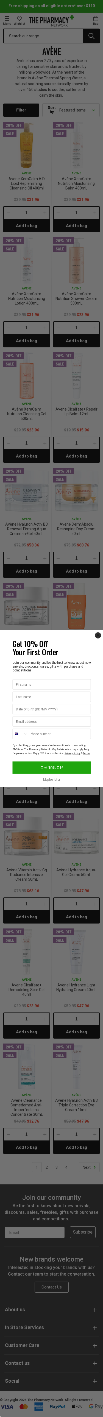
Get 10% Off (51, 767)
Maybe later (51, 779)
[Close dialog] (98, 635)
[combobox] (20, 734)
